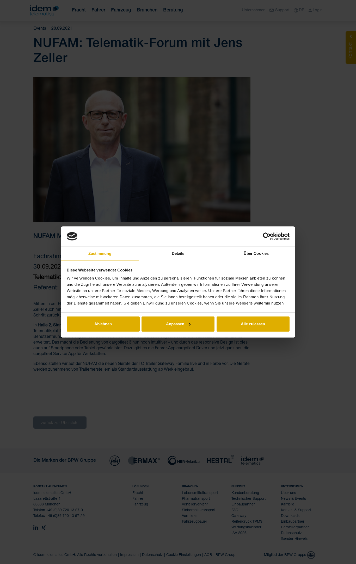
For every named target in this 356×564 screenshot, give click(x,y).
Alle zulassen (253, 324)
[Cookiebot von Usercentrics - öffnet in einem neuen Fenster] (267, 236)
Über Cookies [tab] (256, 253)
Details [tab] (178, 253)
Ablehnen (103, 324)
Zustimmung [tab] (100, 253)
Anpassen (175, 324)
